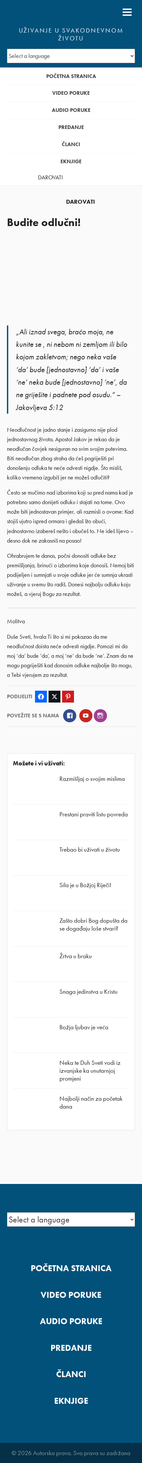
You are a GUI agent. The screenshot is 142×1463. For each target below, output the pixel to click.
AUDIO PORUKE (71, 110)
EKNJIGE (71, 161)
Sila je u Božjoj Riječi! (85, 885)
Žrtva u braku (75, 956)
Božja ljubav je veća (83, 1027)
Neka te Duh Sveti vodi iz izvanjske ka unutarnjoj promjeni (90, 1071)
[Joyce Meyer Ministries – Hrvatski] (39, 12)
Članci (71, 144)
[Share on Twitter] (54, 697)
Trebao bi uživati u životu (89, 849)
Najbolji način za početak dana (91, 1102)
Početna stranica (71, 76)
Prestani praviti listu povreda (93, 814)
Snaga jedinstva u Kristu (88, 992)
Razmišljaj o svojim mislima (92, 779)
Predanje (71, 127)
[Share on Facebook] (41, 697)
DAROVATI (50, 177)
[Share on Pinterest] (68, 697)
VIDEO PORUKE (71, 93)
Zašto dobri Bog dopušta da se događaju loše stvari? (93, 924)
